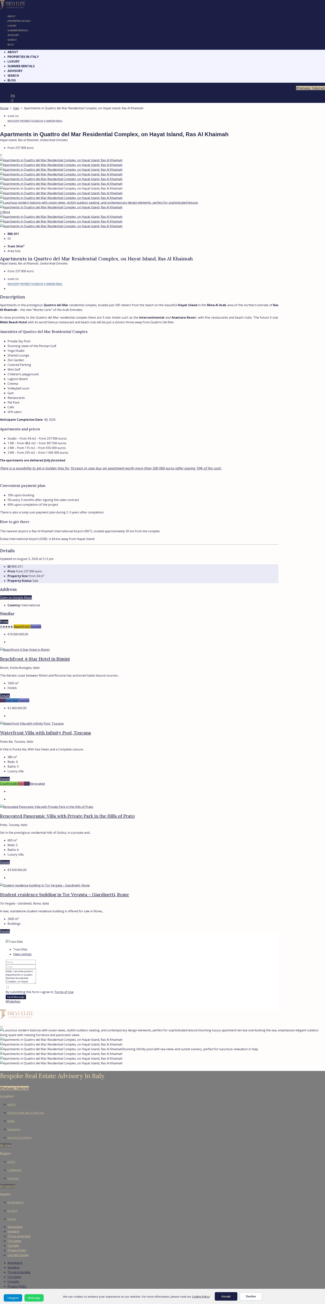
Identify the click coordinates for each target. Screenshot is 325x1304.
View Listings (22, 954)
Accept (226, 1296)
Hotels (12, 1210)
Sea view (12, 700)
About (11, 16)
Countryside (9, 784)
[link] (25, 650)
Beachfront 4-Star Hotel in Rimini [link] (35, 659)
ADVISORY (13, 35)
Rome (11, 1121)
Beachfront (22, 626)
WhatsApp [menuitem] (13, 120)
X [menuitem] (44, 120)
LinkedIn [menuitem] (50, 120)
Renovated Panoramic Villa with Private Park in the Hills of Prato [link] (67, 816)
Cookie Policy (201, 1296)
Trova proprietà (19, 1236)
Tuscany (13, 1178)
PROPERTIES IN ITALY (19, 21)
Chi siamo (14, 1241)
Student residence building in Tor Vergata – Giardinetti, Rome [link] (64, 894)
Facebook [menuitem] (37, 120)
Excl (21, 784)
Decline (251, 1296)
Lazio (11, 1161)
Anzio (12, 1104)
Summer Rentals (18, 30)
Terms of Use (64, 992)
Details (5, 696)
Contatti (13, 1246)
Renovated (37, 784)
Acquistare (15, 1227)
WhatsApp (34, 1298)
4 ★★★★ (7, 626)
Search (12, 39)
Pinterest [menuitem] (25, 120)
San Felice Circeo (20, 1137)
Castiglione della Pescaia (26, 1112)
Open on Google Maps (16, 597)
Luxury (12, 25)
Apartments (16, 1202)
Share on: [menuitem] (13, 116)
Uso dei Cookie (18, 1255)
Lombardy (15, 1170)
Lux (3, 700)
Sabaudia (14, 1129)
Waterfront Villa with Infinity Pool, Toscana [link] (45, 732)
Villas (12, 1219)
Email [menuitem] (59, 120)
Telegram (13, 1298)
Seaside (35, 626)
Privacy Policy (17, 1250)
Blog (11, 44)
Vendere (13, 1231)
